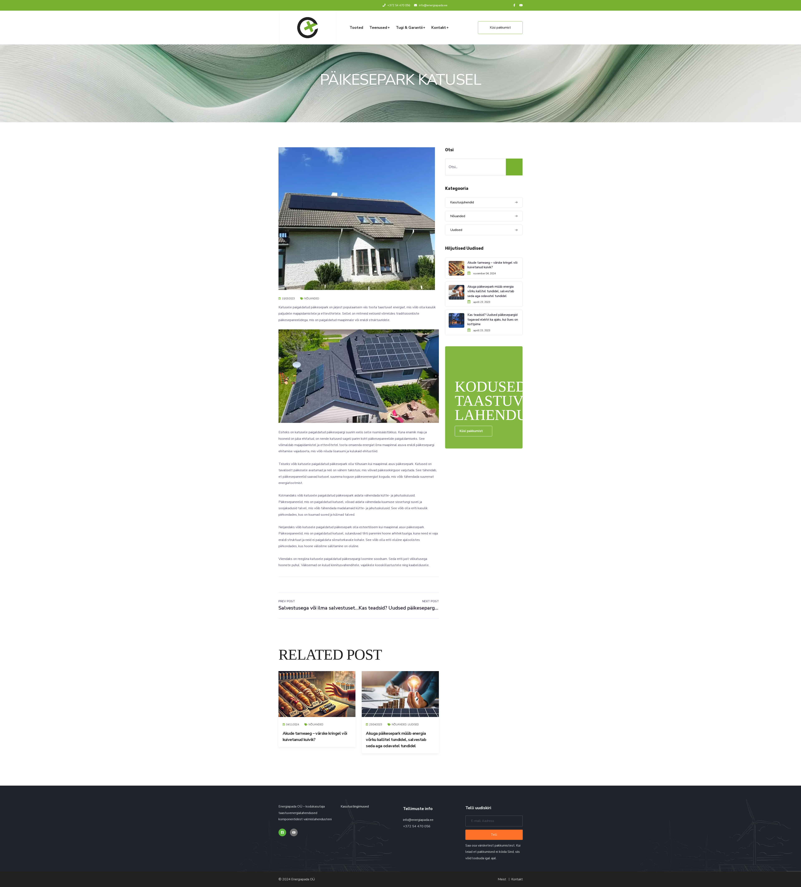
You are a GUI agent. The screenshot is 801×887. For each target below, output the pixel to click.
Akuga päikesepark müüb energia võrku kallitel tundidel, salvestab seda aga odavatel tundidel (396, 740)
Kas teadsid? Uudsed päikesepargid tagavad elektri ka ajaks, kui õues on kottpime (399, 605)
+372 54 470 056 (398, 5)
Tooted (356, 27)
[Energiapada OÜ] (307, 27)
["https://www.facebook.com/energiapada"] (282, 832)
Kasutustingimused (355, 806)
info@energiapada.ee (418, 820)
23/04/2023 (375, 724)
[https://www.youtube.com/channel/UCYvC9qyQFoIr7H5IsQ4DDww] (294, 832)
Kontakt (438, 27)
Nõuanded (311, 298)
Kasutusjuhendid (462, 202)
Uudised (413, 724)
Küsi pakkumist (500, 27)
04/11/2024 (292, 724)
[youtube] (521, 5)
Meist (502, 879)
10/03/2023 (288, 298)
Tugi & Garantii (409, 27)
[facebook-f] (514, 5)
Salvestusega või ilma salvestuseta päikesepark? (318, 605)
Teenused (378, 27)
